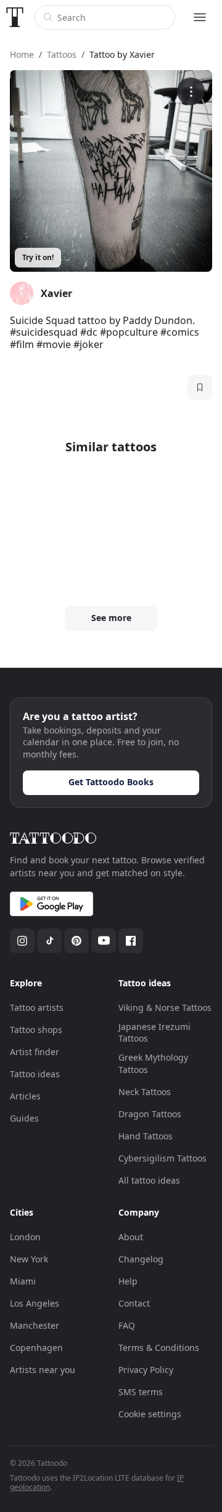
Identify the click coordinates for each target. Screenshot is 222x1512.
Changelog (140, 1259)
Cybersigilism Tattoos (162, 1158)
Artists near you (42, 1369)
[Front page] (15, 17)
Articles (25, 1096)
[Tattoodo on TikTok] (49, 940)
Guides (24, 1118)
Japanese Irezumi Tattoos (154, 1033)
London (25, 1237)
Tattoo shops (36, 1029)
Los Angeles (34, 1303)
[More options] (191, 91)
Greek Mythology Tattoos (153, 1063)
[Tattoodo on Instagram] (22, 940)
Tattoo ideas (35, 1074)
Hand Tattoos (145, 1136)
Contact (134, 1303)
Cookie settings (149, 1414)
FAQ (126, 1325)
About (130, 1237)
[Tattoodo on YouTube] (103, 940)
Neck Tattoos (144, 1092)
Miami (23, 1281)
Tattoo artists (37, 1007)
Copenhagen (36, 1347)
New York (29, 1259)
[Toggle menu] (199, 17)
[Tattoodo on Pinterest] (76, 940)
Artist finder (34, 1052)
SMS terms (140, 1392)
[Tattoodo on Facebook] (130, 940)
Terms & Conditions (158, 1347)
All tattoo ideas (149, 1180)
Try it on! (38, 257)
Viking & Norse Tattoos (165, 1007)
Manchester (34, 1325)
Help (128, 1281)
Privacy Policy (145, 1369)
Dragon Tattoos (149, 1114)
